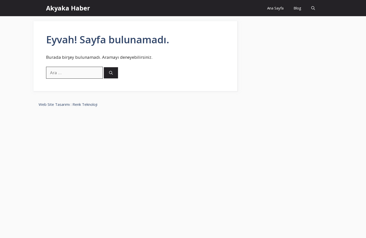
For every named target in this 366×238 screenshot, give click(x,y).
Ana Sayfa (275, 7)
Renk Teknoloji (84, 104)
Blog (297, 7)
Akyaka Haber (68, 8)
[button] (313, 8)
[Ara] (111, 72)
